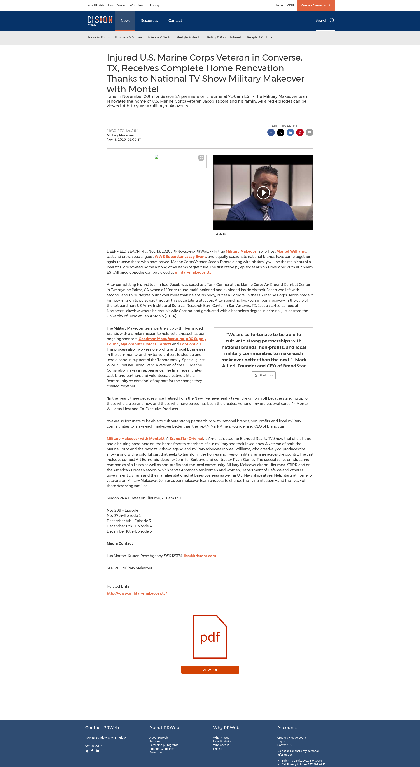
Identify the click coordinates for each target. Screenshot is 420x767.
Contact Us (92, 745)
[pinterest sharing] (300, 133)
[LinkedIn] (97, 751)
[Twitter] (87, 751)
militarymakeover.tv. (193, 272)
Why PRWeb (96, 5)
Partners (155, 741)
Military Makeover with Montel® (135, 439)
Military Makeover (242, 251)
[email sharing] (309, 133)
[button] (157, 157)
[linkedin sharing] (290, 133)
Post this (266, 375)
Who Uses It (137, 5)
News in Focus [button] (99, 37)
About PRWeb (158, 737)
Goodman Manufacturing (161, 339)
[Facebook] (92, 751)
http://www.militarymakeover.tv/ (137, 593)
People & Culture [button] (259, 37)
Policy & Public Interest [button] (224, 37)
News (125, 21)
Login (279, 5)
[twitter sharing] (280, 133)
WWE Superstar (180, 257)
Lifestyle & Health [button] (188, 37)
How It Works (117, 5)
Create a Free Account (315, 5)
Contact (175, 21)
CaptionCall (190, 344)
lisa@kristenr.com (200, 556)
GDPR (291, 5)
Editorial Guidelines (161, 748)
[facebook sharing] (271, 133)
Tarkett (164, 344)
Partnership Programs (163, 745)
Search (321, 20)
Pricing (154, 5)
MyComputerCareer (138, 344)
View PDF (210, 670)
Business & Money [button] (128, 37)
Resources (149, 21)
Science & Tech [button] (158, 37)
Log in (281, 741)
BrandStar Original (186, 439)
